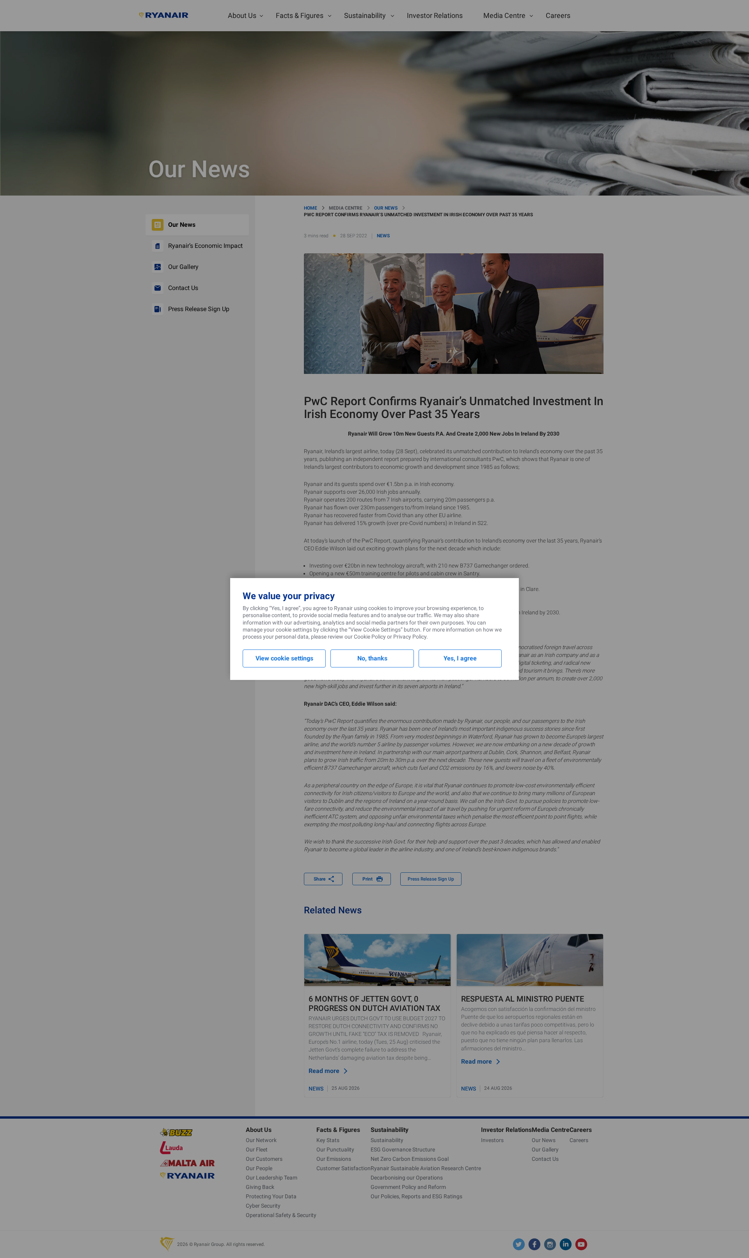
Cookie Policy (370, 636)
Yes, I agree (460, 658)
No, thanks (372, 658)
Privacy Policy (409, 636)
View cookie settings (284, 658)
